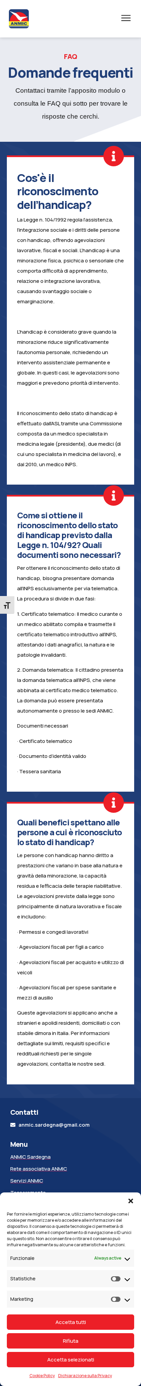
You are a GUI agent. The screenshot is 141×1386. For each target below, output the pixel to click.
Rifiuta (70, 1340)
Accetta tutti (70, 1322)
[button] (130, 1201)
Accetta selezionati (70, 1359)
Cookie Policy (42, 1376)
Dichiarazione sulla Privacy (85, 1376)
